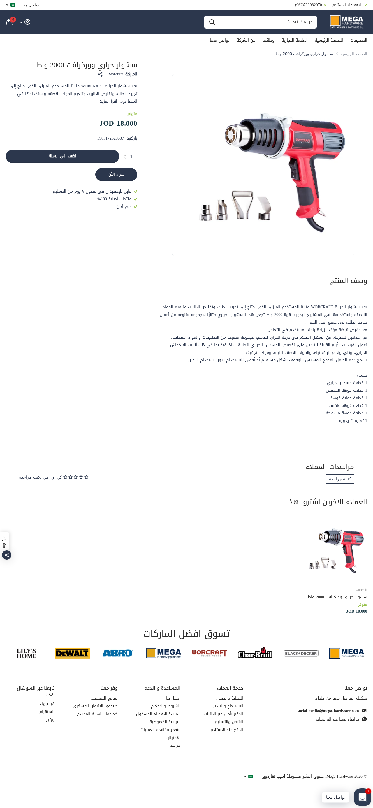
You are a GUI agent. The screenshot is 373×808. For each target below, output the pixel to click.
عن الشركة (246, 40)
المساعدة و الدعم (162, 688)
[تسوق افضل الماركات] (346, 653)
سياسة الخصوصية (164, 722)
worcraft (116, 74)
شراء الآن (116, 174)
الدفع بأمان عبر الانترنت (223, 714)
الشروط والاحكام (165, 706)
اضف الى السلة (62, 156)
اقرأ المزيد (108, 101)
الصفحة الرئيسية (329, 40)
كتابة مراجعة (340, 478)
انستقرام (46, 712)
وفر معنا (109, 688)
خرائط (175, 745)
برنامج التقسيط (104, 698)
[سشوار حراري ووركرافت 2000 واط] (333, 548)
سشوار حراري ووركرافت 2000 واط (337, 597)
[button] (124, 151)
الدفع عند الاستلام (227, 730)
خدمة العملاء (230, 688)
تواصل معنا (30, 5)
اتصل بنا (173, 698)
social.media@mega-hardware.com (328, 711)
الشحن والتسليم (229, 722)
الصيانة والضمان (229, 698)
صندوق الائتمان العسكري (95, 706)
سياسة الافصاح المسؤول (158, 714)
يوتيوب (48, 719)
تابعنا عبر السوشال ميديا (35, 691)
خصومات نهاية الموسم (97, 714)
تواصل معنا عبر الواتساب (337, 719)
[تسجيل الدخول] (25, 22)
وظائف (268, 40)
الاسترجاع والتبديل (227, 706)
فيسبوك (47, 704)
